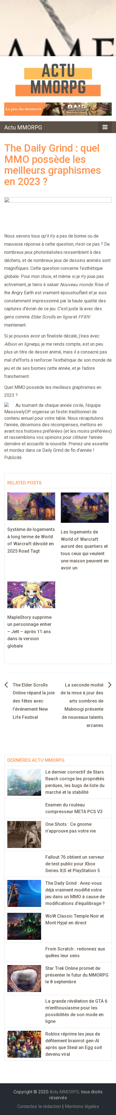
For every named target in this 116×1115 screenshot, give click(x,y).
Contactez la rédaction (39, 1106)
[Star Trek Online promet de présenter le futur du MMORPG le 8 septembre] (24, 978)
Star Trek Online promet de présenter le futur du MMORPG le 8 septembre (76, 975)
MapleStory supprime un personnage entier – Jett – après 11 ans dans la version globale (29, 632)
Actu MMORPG (23, 127)
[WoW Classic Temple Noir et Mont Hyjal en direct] (24, 926)
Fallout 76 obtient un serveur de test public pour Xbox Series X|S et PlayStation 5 (74, 863)
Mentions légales (82, 1106)
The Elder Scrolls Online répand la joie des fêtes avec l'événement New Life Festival (34, 701)
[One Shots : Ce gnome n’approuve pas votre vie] (24, 834)
